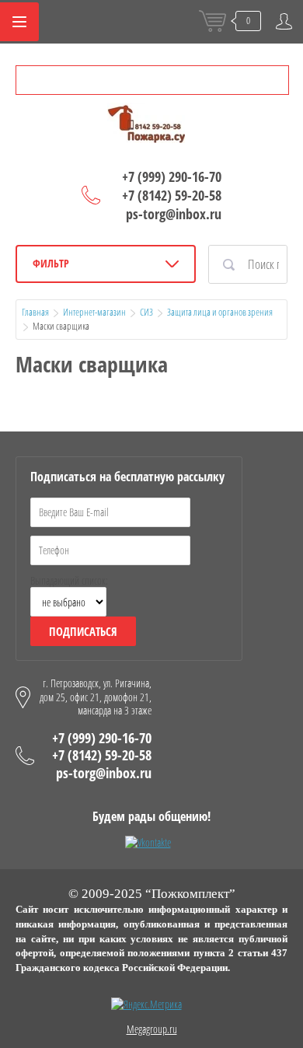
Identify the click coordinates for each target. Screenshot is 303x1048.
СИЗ (146, 312)
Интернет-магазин (94, 312)
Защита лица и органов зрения (220, 312)
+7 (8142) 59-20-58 (171, 195)
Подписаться (83, 631)
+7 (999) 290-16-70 (171, 176)
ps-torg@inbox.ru (173, 213)
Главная (35, 312)
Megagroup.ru (152, 1029)
